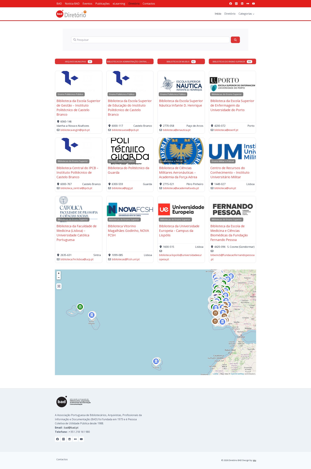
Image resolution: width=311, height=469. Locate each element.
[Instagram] (236, 3)
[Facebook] (230, 3)
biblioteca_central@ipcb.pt (76, 188)
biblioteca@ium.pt (225, 188)
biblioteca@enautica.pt (176, 130)
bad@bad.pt (71, 427)
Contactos (149, 3)
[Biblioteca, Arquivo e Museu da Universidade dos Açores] (92, 315)
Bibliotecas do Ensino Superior (229, 61)
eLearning (119, 3)
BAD (59, 3)
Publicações (102, 3)
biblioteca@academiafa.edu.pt (181, 188)
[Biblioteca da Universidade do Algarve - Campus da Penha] (222, 322)
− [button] (59, 277)
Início (218, 13)
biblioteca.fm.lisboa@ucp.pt (76, 259)
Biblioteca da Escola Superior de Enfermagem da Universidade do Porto (232, 105)
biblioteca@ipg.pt (122, 188)
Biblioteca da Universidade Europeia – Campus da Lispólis (179, 230)
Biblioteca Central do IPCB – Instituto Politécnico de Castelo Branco (77, 172)
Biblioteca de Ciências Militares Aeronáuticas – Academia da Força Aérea (178, 172)
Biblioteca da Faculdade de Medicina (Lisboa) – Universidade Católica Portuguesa (77, 233)
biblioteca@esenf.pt (226, 130)
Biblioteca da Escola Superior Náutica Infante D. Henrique (181, 103)
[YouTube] (253, 3)
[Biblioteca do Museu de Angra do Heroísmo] (80, 307)
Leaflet (215, 374)
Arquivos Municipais (75, 61)
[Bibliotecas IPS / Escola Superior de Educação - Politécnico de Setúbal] (216, 308)
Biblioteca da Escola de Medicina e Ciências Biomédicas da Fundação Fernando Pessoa (229, 233)
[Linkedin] (242, 3)
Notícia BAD (72, 3)
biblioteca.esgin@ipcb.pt (75, 130)
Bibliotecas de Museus (178, 61)
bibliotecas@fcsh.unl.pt (126, 259)
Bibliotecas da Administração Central (127, 61)
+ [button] (59, 273)
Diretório (134, 3)
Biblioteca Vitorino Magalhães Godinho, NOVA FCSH (128, 230)
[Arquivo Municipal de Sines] (215, 313)
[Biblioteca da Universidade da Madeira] (156, 361)
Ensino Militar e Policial (171, 161)
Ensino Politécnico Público (70, 94)
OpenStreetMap (237, 374)
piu (254, 460)
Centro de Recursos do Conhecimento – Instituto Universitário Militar (229, 172)
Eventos (87, 3)
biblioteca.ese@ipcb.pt (125, 130)
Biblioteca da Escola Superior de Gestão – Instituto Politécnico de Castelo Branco (78, 108)
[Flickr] (247, 3)
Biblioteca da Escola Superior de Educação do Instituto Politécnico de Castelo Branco (130, 108)
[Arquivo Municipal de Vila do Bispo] (215, 321)
